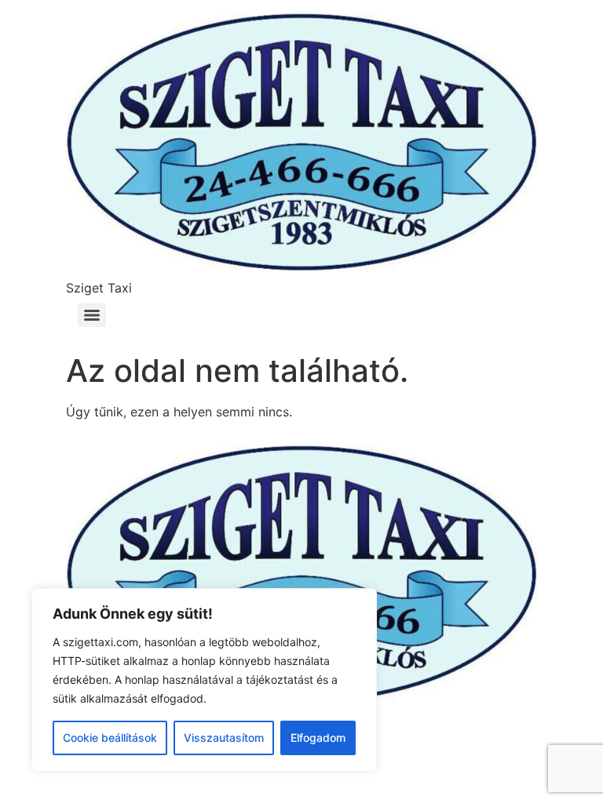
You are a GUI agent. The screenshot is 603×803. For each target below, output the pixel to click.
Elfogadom (318, 737)
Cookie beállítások (110, 737)
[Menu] (92, 315)
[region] (204, 680)
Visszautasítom (224, 737)
